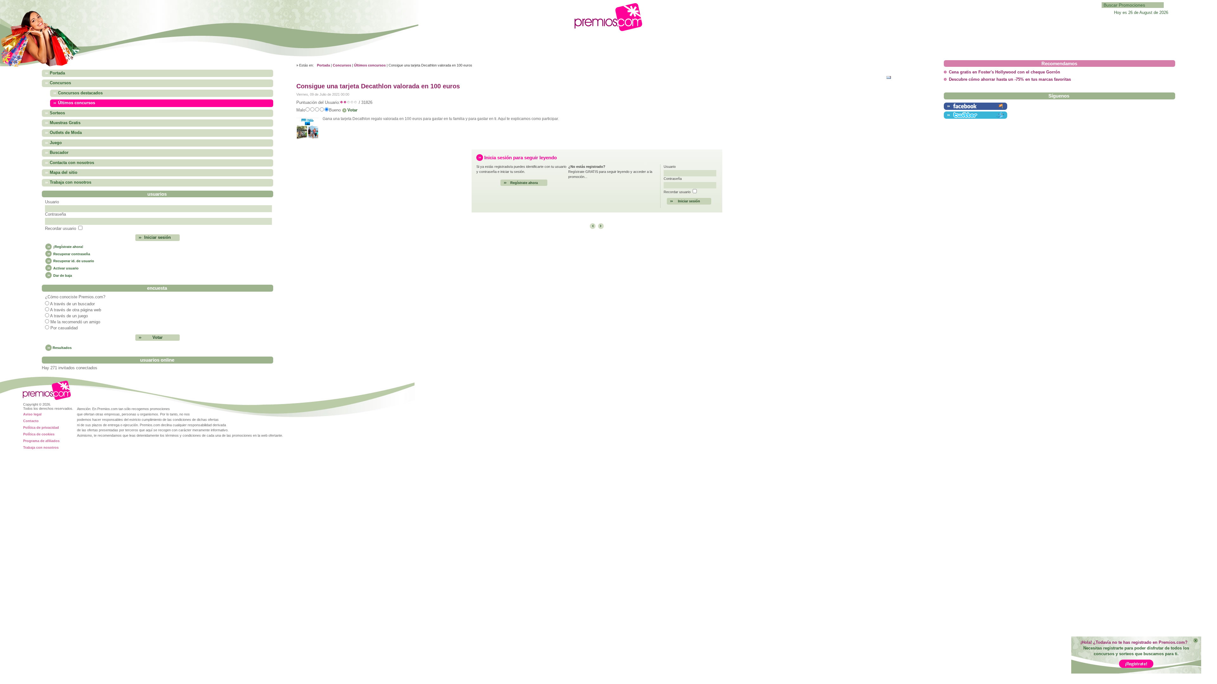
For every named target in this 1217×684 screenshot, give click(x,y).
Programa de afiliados (41, 441)
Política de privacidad (41, 427)
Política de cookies (39, 434)
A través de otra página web (75, 310)
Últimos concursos (370, 65)
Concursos (342, 65)
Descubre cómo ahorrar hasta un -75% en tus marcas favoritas (1010, 79)
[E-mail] (890, 76)
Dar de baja (62, 275)
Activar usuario (65, 268)
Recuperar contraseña (71, 254)
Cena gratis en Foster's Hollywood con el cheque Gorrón (1004, 72)
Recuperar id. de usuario (73, 261)
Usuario (52, 202)
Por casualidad (64, 328)
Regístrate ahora (524, 183)
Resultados (62, 348)
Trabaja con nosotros (41, 447)
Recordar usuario (60, 228)
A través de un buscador (72, 304)
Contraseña (55, 214)
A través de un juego (69, 316)
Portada (323, 65)
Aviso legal (32, 414)
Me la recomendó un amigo (75, 322)
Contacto (31, 421)
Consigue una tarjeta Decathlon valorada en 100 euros (378, 86)
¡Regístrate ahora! (67, 247)
